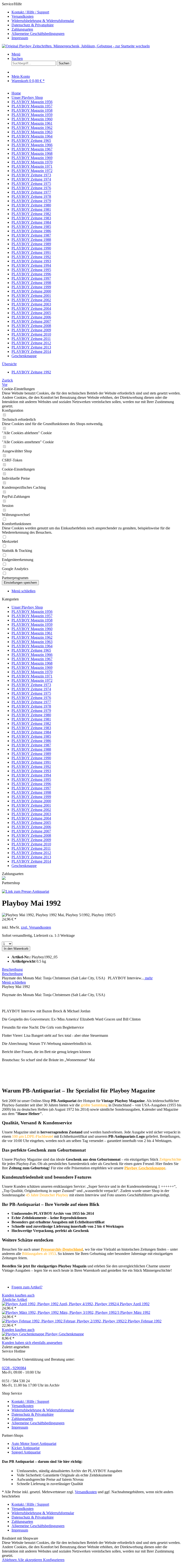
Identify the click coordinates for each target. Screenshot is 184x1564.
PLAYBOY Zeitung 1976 (31, 698)
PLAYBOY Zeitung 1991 (31, 762)
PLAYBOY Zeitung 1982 (31, 723)
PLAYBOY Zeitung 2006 (31, 827)
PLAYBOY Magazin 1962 (32, 637)
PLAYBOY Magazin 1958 (32, 620)
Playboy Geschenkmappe (64, 1334)
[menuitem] (97, 12)
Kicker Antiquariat (26, 1448)
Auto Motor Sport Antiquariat (34, 1444)
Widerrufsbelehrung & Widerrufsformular (43, 21)
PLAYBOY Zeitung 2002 (31, 810)
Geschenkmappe (24, 866)
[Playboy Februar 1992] (65, 1321)
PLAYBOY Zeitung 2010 (31, 844)
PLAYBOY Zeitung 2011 (31, 848)
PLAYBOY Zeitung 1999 (31, 797)
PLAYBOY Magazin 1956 (32, 612)
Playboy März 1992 (135, 1312)
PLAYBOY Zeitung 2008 (31, 835)
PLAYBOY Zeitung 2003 (31, 814)
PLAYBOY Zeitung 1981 (31, 719)
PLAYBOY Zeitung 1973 (31, 685)
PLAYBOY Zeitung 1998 (31, 792)
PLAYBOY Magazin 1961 (32, 633)
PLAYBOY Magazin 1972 (32, 680)
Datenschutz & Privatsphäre (33, 25)
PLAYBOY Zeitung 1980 (31, 715)
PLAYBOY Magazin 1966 (32, 655)
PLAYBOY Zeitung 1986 (31, 741)
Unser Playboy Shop (27, 607)
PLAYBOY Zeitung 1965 (31, 650)
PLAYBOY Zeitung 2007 (31, 831)
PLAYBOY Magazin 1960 (32, 629)
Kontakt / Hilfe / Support (30, 12)
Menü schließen (23, 591)
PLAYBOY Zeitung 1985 (31, 736)
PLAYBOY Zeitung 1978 (31, 706)
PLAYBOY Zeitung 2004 (31, 818)
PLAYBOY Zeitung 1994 (31, 775)
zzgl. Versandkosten (36, 927)
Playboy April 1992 (135, 1304)
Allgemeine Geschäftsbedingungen (38, 34)
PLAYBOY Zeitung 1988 (31, 749)
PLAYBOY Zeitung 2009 (31, 840)
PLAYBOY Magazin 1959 (32, 624)
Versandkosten (23, 16)
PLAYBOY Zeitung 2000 (31, 801)
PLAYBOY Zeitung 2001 (31, 805)
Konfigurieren (53, 1560)
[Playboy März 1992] (61, 1312)
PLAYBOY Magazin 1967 (32, 659)
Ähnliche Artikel (14, 1300)
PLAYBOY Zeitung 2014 (31, 861)
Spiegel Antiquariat (26, 1452)
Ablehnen (9, 1560)
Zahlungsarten (22, 29)
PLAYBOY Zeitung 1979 (31, 711)
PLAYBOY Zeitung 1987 (31, 745)
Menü (16, 54)
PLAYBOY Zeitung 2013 (31, 857)
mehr (148, 978)
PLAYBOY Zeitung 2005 (31, 823)
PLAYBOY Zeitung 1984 (31, 732)
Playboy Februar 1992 (144, 1321)
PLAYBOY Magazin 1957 (32, 616)
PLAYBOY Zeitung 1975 (31, 693)
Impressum (20, 38)
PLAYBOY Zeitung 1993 (31, 771)
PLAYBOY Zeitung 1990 (31, 758)
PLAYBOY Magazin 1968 (32, 663)
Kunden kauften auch (18, 1295)
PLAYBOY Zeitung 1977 (31, 702)
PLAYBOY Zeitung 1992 (31, 767)
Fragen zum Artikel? (27, 1287)
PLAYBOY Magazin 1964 (32, 646)
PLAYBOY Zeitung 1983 (31, 728)
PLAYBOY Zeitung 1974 (31, 689)
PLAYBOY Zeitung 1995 (31, 779)
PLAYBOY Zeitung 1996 (31, 784)
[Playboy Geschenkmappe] (23, 1334)
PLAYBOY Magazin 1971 (32, 676)
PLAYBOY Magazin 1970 (32, 672)
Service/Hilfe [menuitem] (38, 21)
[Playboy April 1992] (61, 1304)
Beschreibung (12, 969)
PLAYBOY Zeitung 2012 (31, 853)
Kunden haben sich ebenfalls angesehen (32, 1343)
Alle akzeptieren (30, 1560)
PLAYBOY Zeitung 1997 (31, 788)
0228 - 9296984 (14, 1368)
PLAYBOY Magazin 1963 (32, 642)
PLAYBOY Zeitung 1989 (31, 754)
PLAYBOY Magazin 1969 (32, 668)
